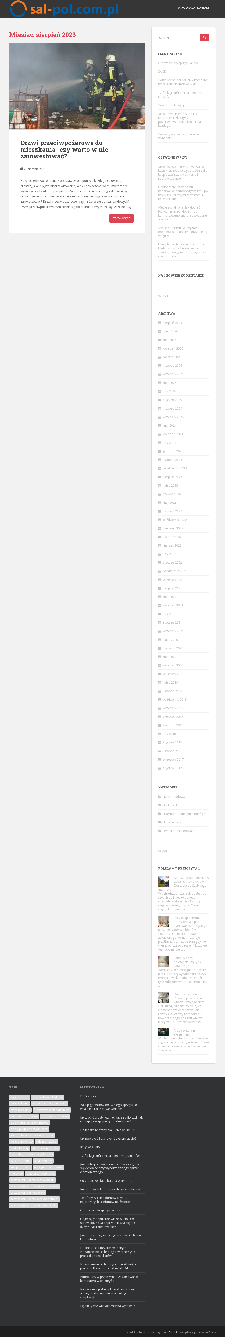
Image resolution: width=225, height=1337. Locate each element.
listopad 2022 (172, 511)
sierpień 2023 (172, 477)
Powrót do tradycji (171, 105)
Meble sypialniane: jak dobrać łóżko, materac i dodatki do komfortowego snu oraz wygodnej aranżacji (183, 213)
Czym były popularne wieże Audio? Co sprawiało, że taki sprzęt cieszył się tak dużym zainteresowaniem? (107, 1223)
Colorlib (174, 1332)
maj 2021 (169, 597)
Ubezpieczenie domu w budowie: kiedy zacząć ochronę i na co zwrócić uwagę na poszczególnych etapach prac (182, 250)
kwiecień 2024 (173, 434)
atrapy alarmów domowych (49, 1103)
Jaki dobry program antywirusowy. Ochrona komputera (111, 1237)
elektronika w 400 (22, 1142)
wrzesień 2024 (173, 417)
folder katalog (19, 1148)
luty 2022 (169, 554)
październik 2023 (175, 468)
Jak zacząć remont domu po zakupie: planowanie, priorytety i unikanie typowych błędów (182, 924)
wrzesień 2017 (173, 759)
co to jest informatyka (24, 1116)
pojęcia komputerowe (40, 1173)
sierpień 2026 (172, 323)
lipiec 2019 (170, 682)
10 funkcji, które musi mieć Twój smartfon (181, 94)
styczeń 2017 (172, 768)
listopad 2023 (172, 460)
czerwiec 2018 (173, 717)
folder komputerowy (45, 1148)
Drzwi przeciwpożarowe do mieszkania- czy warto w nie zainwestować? (64, 149)
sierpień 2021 (172, 588)
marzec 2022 (172, 545)
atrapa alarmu (20, 1097)
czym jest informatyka (55, 1116)
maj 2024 (169, 425)
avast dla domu (20, 1110)
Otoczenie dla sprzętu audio (178, 63)
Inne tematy (172, 822)
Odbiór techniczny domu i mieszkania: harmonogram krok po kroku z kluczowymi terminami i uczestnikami (183, 193)
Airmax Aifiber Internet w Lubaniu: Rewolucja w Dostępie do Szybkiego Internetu (183, 883)
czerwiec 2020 (173, 648)
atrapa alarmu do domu (48, 1097)
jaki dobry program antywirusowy (32, 1154)
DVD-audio (88, 1096)
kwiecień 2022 (173, 537)
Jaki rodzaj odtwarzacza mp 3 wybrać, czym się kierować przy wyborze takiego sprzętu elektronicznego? (111, 1168)
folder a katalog (46, 1142)
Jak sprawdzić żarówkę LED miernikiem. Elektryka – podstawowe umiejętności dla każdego (179, 120)
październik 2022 (175, 520)
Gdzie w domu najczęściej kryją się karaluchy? (188, 962)
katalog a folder (21, 1161)
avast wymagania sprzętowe (51, 1110)
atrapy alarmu (19, 1103)
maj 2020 (169, 657)
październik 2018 (175, 699)
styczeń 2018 (172, 742)
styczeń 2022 (172, 562)
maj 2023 (169, 502)
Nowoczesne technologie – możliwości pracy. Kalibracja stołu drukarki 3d (108, 1266)
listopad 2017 (172, 751)
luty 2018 (169, 734)
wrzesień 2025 (173, 374)
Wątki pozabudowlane (179, 831)
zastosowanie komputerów (28, 1192)
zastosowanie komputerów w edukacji (34, 1199)
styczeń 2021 (172, 622)
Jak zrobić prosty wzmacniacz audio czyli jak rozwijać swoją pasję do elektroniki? (111, 1119)
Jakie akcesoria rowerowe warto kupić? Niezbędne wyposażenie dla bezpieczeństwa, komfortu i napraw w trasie (182, 172)
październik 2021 (175, 571)
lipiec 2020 (170, 639)
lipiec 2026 (170, 331)
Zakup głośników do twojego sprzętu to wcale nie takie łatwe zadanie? (108, 1107)
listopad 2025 (172, 365)
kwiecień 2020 (173, 665)
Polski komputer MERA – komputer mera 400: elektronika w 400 (183, 82)
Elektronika (172, 805)
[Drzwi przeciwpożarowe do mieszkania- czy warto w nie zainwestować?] (77, 86)
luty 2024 (169, 442)
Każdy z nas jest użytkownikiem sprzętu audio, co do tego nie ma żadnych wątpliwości (108, 1293)
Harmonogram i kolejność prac (186, 814)
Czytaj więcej (121, 218)
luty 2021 (169, 614)
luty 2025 (169, 391)
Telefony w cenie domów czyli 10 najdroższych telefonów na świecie (105, 1200)
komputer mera (20, 1167)
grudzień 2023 (173, 451)
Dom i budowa (174, 796)
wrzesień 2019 (173, 674)
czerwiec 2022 (173, 528)
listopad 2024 (172, 408)
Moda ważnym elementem (184, 1032)
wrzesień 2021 (173, 579)
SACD (162, 71)
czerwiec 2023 (173, 494)
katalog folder (43, 1161)
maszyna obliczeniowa (48, 1167)
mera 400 (17, 1173)
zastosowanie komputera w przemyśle (35, 1186)
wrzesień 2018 (173, 708)
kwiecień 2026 (173, 348)
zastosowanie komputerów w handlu (33, 1205)
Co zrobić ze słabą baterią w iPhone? (106, 1180)
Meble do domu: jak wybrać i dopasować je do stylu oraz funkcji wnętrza (183, 232)
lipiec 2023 (170, 485)
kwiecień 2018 (173, 725)
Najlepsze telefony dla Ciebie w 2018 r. (107, 1130)
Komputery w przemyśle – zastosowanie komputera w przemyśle (109, 1279)
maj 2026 (169, 340)
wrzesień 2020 (173, 631)
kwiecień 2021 (173, 605)
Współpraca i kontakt (193, 7)
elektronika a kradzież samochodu (32, 1135)
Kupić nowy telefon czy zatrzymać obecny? (110, 1189)
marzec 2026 (172, 357)
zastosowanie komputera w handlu (32, 1180)
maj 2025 (169, 383)
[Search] (204, 37)
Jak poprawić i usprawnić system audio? (108, 1138)
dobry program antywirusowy (29, 1129)
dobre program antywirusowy (29, 1122)
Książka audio (90, 1147)
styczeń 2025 (172, 400)
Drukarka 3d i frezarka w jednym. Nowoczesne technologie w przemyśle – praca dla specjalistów (109, 1252)
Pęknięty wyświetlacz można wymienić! (178, 136)
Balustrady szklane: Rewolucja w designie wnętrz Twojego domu (190, 998)
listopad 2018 (172, 691)
